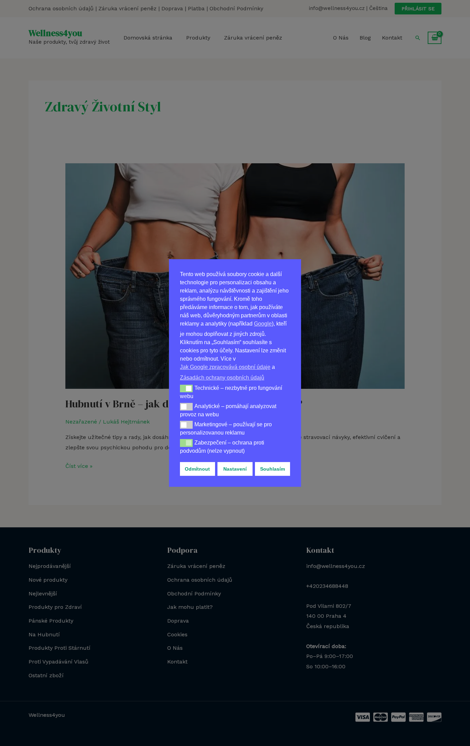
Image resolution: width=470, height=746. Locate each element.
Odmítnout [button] (197, 469)
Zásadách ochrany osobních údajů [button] (222, 378)
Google (263, 324)
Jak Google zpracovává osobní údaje (225, 367)
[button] (186, 388)
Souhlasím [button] (272, 469)
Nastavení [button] (235, 469)
